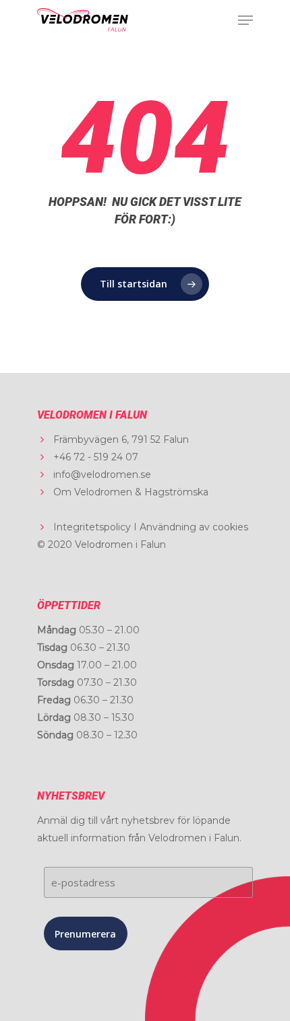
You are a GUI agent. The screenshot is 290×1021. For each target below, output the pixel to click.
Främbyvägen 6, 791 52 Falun (121, 439)
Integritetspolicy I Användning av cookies (150, 527)
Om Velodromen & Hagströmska (130, 492)
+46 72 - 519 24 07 (95, 457)
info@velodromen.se (102, 474)
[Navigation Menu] (245, 20)
